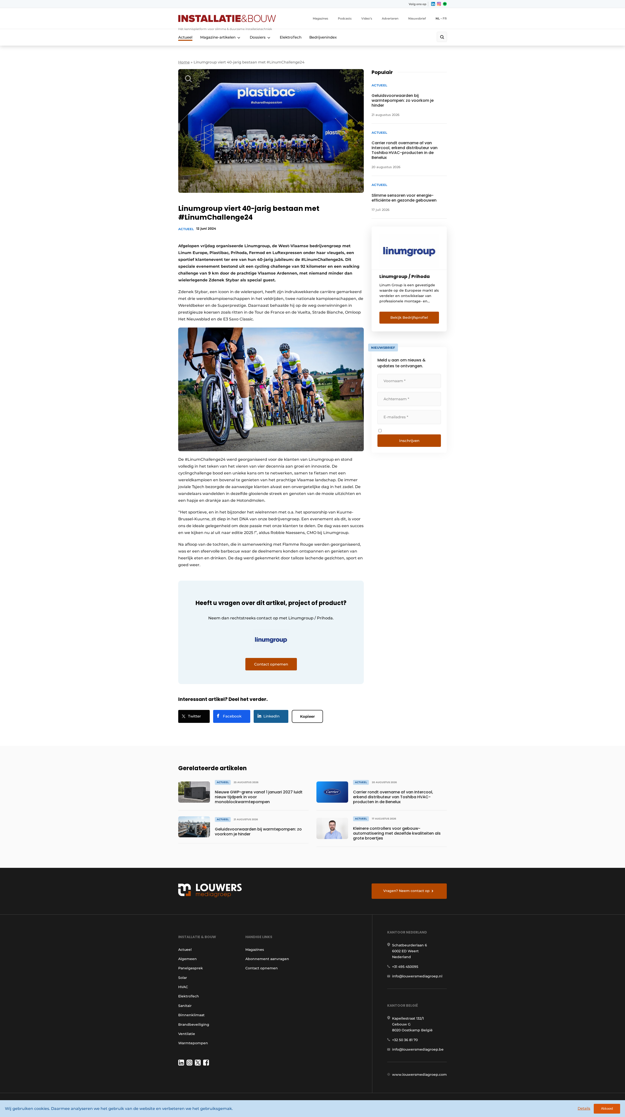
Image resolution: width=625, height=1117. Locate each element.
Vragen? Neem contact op (406, 891)
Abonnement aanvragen (267, 959)
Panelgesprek (190, 968)
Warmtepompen (193, 1043)
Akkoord (607, 1108)
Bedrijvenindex (323, 37)
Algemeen (187, 959)
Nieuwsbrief (417, 18)
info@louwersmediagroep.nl (417, 976)
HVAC (183, 987)
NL (438, 18)
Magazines (320, 18)
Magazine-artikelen (218, 37)
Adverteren (390, 18)
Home (184, 62)
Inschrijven (409, 440)
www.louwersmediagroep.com (419, 1074)
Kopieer (307, 716)
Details (584, 1108)
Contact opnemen (261, 968)
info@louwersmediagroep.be (418, 1049)
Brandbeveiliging (193, 1024)
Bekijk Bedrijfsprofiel (409, 317)
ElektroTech (291, 37)
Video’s (366, 18)
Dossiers (258, 37)
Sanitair (185, 1006)
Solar (182, 977)
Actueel (185, 37)
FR (445, 18)
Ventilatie (186, 1034)
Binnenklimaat (191, 1015)
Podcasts (345, 18)
